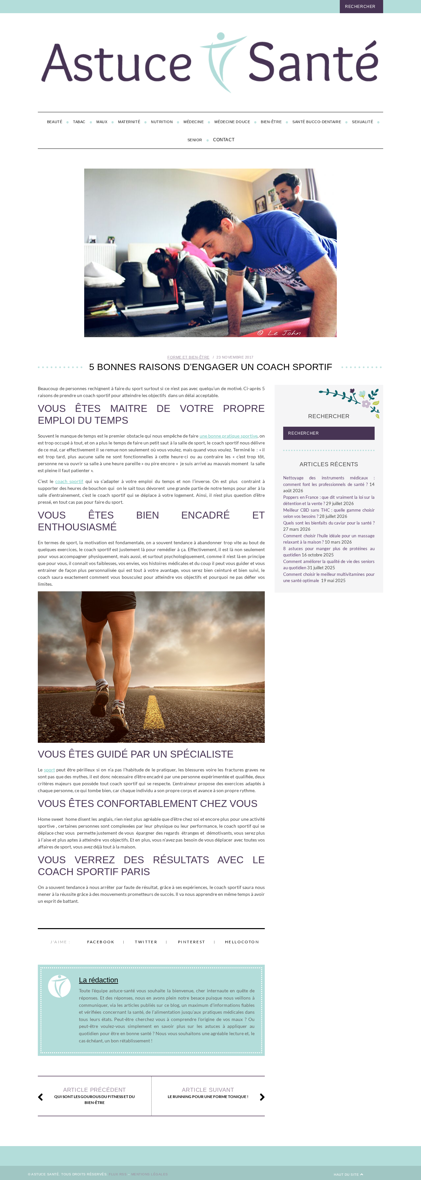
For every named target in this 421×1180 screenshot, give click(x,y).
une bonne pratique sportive (229, 436)
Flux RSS (118, 1174)
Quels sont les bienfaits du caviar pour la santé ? (328, 522)
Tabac (79, 122)
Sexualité (362, 122)
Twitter (146, 941)
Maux (101, 122)
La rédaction (98, 980)
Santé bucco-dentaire (316, 122)
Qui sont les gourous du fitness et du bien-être (94, 1096)
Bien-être (271, 122)
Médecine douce (232, 122)
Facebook (101, 941)
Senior (194, 140)
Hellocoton (242, 941)
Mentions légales (149, 1174)
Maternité (129, 122)
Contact (224, 139)
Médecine (194, 122)
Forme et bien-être (188, 357)
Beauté (54, 122)
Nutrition (162, 122)
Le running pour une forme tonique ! (208, 1093)
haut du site (347, 1174)
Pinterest (192, 941)
